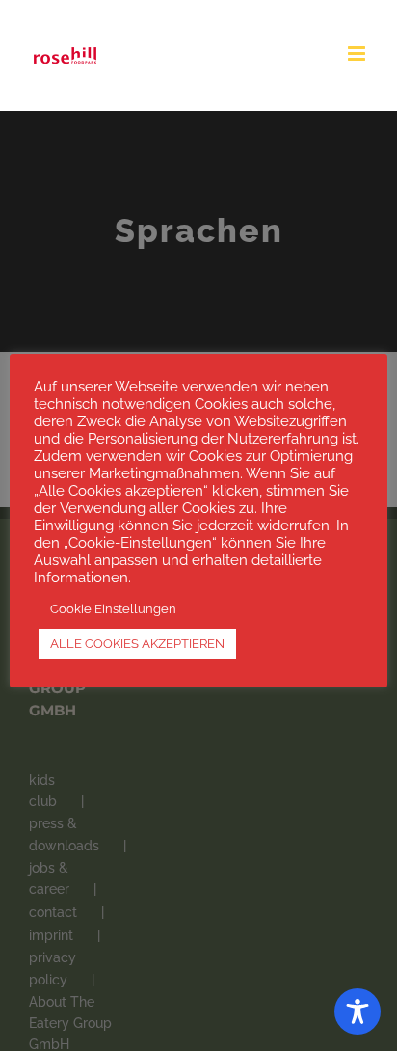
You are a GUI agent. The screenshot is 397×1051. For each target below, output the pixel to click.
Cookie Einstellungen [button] (113, 609)
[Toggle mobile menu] (358, 53)
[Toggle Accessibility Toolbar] (357, 1011)
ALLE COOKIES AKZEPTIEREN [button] (137, 643)
